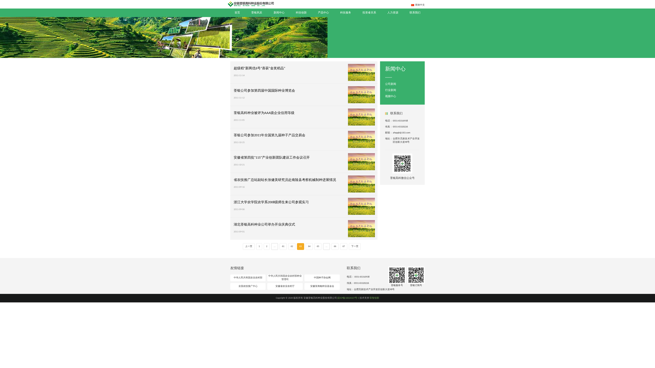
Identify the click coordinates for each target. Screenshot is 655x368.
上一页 (248, 246)
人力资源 (392, 12)
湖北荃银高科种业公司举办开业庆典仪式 (264, 224)
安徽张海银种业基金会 (322, 286)
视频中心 (390, 96)
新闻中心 (279, 12)
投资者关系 (369, 12)
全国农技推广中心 (248, 286)
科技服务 (345, 12)
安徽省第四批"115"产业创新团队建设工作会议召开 (272, 157)
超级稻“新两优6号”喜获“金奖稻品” (259, 68)
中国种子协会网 (322, 278)
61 (283, 246)
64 (309, 246)
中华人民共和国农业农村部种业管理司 (285, 278)
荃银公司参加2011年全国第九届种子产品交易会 (269, 135)
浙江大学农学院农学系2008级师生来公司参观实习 (271, 202)
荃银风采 (256, 12)
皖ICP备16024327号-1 (348, 298)
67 (344, 246)
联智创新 (374, 298)
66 (335, 246)
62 (292, 246)
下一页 (354, 246)
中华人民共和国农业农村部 (248, 278)
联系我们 (415, 12)
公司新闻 (390, 84)
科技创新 (301, 12)
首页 (237, 12)
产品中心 (323, 12)
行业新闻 (390, 90)
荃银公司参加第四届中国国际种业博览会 (264, 91)
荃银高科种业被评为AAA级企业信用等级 (264, 113)
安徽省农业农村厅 (285, 286)
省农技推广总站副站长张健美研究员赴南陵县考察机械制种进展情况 (285, 180)
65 (318, 246)
